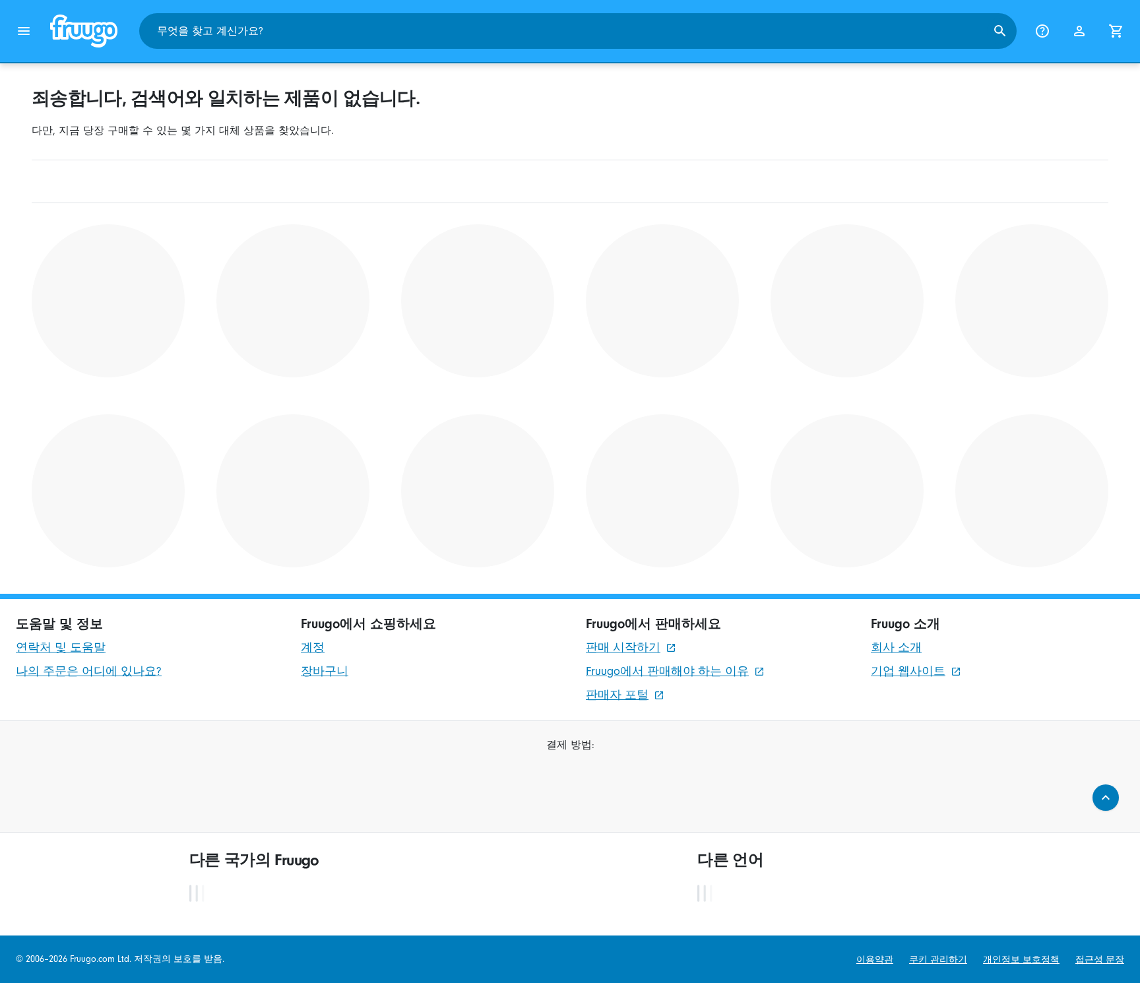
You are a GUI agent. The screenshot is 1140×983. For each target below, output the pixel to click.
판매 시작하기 (623, 647)
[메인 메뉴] (24, 31)
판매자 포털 (617, 695)
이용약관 (874, 959)
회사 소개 (896, 647)
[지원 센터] (1042, 31)
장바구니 (324, 671)
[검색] (1000, 31)
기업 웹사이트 (908, 671)
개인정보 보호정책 (1021, 959)
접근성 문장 (1099, 959)
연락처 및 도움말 (61, 647)
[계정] (1079, 31)
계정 (313, 647)
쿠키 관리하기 (938, 959)
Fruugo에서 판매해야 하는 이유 (667, 671)
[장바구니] (1116, 31)
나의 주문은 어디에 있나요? (89, 671)
